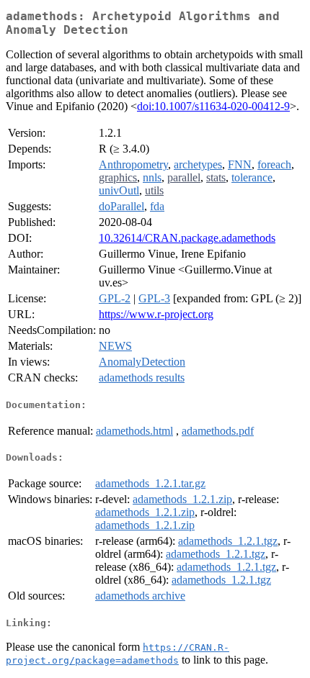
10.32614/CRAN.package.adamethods (187, 238)
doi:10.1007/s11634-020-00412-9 (213, 106)
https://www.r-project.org (156, 314)
